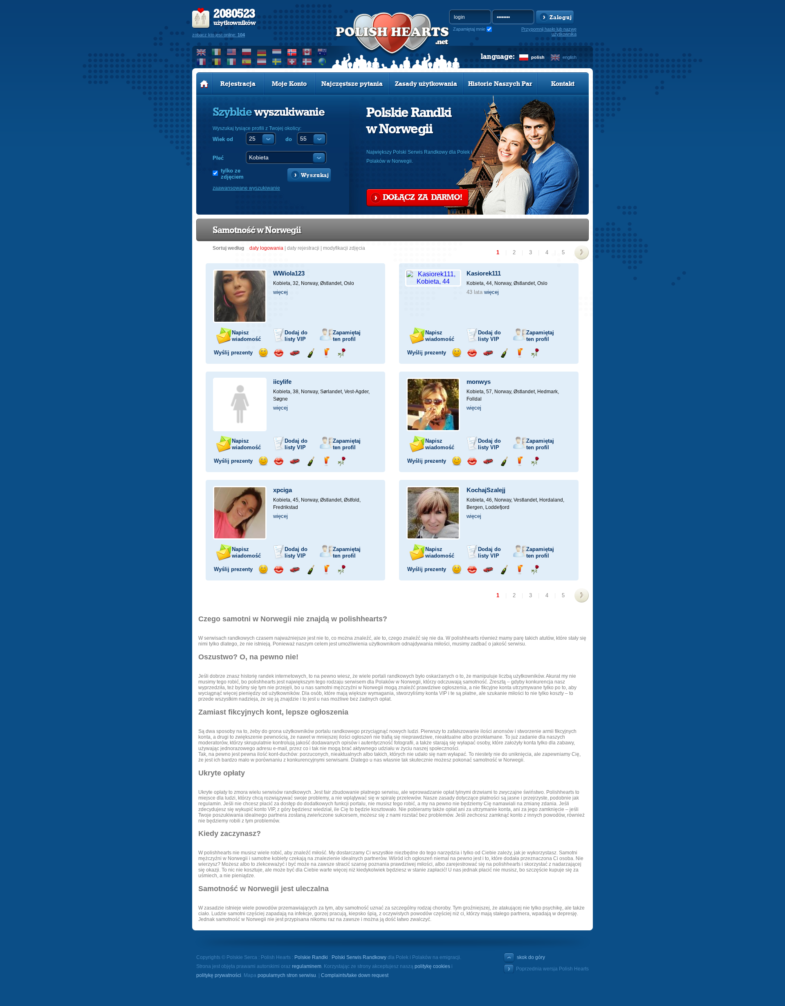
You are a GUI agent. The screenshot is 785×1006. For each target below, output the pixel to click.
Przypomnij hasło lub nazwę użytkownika (548, 31)
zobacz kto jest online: (218, 34)
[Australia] (322, 52)
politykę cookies (432, 966)
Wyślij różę (341, 353)
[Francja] (201, 62)
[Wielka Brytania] (201, 52)
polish (538, 57)
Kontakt (562, 84)
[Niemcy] (262, 52)
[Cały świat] (322, 62)
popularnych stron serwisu (287, 975)
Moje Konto (289, 84)
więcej (280, 292)
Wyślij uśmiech (263, 353)
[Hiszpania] (247, 62)
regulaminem (306, 966)
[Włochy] (232, 62)
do (288, 139)
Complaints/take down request (354, 975)
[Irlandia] (216, 52)
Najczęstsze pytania (352, 84)
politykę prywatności (218, 975)
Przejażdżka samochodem (294, 353)
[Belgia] (216, 62)
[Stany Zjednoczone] (232, 52)
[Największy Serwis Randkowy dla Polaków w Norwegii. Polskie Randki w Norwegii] (392, 41)
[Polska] (247, 52)
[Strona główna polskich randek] (204, 83)
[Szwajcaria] (292, 62)
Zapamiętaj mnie (469, 29)
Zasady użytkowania (426, 84)
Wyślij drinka (326, 353)
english (569, 57)
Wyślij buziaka (278, 353)
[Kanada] (307, 52)
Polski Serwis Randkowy (359, 957)
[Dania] (307, 62)
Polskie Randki (311, 957)
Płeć (218, 158)
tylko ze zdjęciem (232, 174)
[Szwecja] (277, 62)
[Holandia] (277, 52)
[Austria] (262, 62)
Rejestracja (238, 84)
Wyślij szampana (310, 353)
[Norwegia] (292, 52)
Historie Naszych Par (500, 84)
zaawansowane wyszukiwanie (246, 188)
